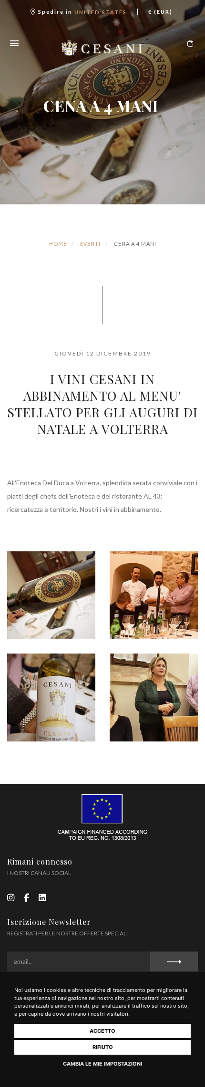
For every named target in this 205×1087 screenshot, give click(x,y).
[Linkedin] (42, 897)
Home (58, 243)
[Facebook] (26, 897)
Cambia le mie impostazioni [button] (102, 1063)
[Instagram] (10, 897)
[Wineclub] (103, 48)
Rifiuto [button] (102, 1047)
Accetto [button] (102, 1031)
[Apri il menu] (14, 43)
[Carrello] (190, 43)
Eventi (90, 243)
